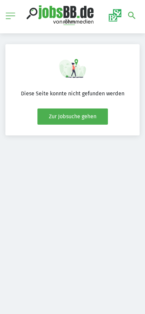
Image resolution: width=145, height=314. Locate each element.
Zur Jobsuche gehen (72, 116)
